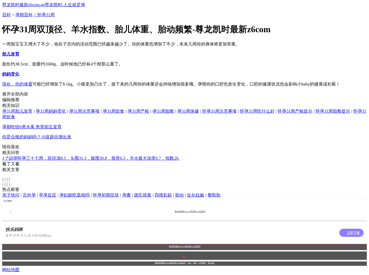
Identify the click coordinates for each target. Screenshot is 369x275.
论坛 (189, 263)
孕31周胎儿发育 (17, 111)
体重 (28, 84)
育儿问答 (211, 263)
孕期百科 (24, 14)
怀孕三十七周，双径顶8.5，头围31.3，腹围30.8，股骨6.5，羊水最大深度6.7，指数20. (90, 158)
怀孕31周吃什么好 (257, 111)
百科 (6, 14)
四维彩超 (163, 195)
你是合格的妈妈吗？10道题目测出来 (36, 137)
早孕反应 (47, 195)
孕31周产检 (138, 111)
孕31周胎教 (163, 111)
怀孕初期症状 (106, 195)
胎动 (179, 195)
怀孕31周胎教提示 (333, 111)
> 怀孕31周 (44, 14)
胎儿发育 (10, 54)
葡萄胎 (213, 195)
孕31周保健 (188, 111)
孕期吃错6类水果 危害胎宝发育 (32, 127)
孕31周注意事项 (84, 111)
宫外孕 (29, 195)
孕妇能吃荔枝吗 (74, 195)
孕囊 (126, 195)
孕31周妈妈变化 (51, 111)
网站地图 (10, 269)
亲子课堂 (202, 263)
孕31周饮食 (113, 111)
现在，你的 (13, 84)
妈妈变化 (10, 74)
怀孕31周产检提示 (295, 111)
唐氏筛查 (142, 195)
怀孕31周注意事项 (219, 111)
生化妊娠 (195, 195)
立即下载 (353, 233)
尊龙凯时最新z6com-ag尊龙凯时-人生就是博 (43, 4)
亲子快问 (10, 195)
